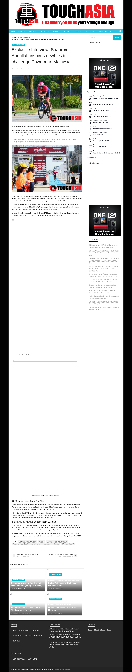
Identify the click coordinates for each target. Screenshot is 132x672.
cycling (49, 541)
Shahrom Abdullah (68, 544)
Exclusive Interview (25, 37)
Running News (24, 630)
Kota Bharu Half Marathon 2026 (102, 128)
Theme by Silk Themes (62, 669)
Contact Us (16, 641)
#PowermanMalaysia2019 (27, 541)
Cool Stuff (28, 635)
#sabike (41, 541)
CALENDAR (67, 31)
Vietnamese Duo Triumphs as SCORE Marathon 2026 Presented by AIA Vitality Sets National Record (104, 261)
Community (35, 630)
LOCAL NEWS (22, 31)
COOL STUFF (79, 31)
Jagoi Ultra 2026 (98, 135)
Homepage (14, 37)
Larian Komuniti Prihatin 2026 (102, 116)
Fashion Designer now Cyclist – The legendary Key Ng (25, 608)
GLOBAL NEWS (33, 31)
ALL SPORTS (45, 31)
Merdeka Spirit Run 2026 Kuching (103, 141)
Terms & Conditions (19, 659)
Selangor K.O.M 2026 (99, 147)
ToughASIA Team (16, 613)
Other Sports (38, 635)
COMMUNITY (57, 31)
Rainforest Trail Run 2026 (101, 110)
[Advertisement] (105, 189)
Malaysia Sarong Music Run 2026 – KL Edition (107, 153)
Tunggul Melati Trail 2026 (100, 122)
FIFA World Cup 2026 (104, 31)
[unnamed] (105, 73)
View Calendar (91, 157)
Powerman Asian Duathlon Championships (26, 544)
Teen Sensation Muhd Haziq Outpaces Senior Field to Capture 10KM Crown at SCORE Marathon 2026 (103, 268)
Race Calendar (17, 635)
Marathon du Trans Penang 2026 (103, 104)
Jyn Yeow (17, 69)
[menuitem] (13, 31)
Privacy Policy (32, 659)
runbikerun (47, 544)
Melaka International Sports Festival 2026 (105, 98)
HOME (13, 31)
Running (56, 544)
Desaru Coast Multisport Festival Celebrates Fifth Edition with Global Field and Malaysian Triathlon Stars (104, 253)
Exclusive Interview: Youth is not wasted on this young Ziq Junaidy (26, 584)
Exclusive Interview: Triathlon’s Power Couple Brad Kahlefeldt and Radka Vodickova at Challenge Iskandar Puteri (63, 582)
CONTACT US (90, 31)
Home (15, 630)
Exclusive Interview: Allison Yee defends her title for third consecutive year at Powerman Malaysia (62, 606)
